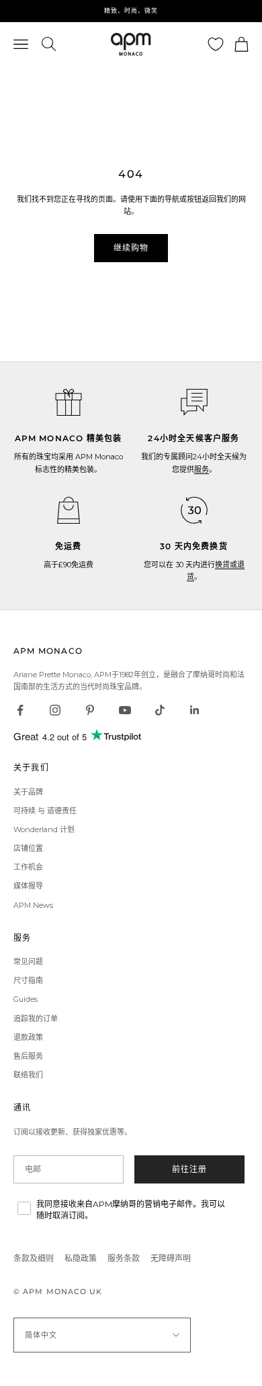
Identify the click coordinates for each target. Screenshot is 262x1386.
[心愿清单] (215, 44)
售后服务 (28, 1056)
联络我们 (28, 1075)
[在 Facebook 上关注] (20, 710)
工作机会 (28, 867)
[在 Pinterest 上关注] (90, 710)
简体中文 (41, 1335)
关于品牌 (28, 792)
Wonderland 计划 (44, 829)
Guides (25, 999)
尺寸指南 (28, 980)
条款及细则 (33, 1258)
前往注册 (190, 1169)
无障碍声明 (170, 1258)
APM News (33, 905)
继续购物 (131, 248)
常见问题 (28, 961)
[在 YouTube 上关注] (125, 710)
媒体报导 (28, 885)
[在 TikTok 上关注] (160, 710)
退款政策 (28, 1037)
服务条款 (123, 1258)
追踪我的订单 (35, 1018)
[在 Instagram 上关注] (55, 710)
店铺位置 (28, 848)
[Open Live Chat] (194, 402)
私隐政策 (80, 1258)
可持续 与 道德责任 (45, 810)
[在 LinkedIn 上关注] (195, 710)
